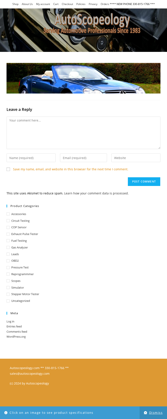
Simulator (17, 287)
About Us (27, 4)
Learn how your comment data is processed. (96, 193)
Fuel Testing (19, 241)
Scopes (15, 281)
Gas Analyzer (19, 247)
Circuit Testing (20, 221)
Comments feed (17, 332)
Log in (10, 321)
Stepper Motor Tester (25, 294)
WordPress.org (16, 336)
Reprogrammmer (22, 274)
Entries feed (14, 326)
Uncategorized (20, 301)
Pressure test (20, 267)
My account (43, 4)
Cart (55, 4)
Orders (105, 4)
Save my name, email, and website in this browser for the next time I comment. (70, 169)
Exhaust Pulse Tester (24, 234)
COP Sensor (19, 227)
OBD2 (15, 261)
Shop (15, 4)
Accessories (18, 214)
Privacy (93, 4)
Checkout (67, 4)
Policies (80, 4)
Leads (15, 254)
